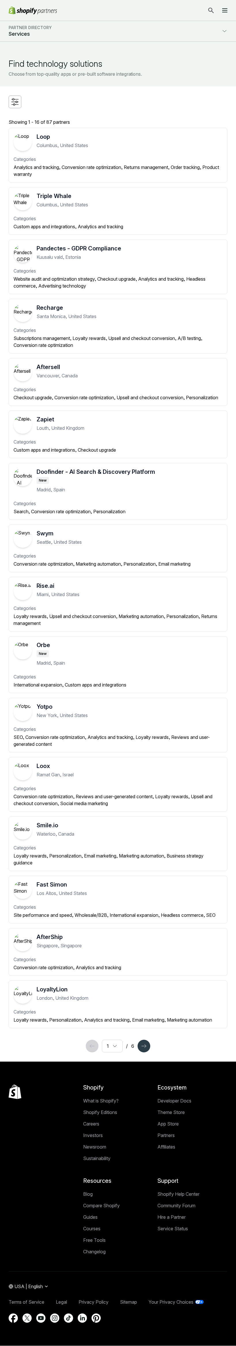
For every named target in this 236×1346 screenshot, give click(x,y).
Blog (88, 1194)
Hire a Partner (171, 1217)
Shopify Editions (100, 1112)
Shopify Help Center (178, 1194)
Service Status (172, 1228)
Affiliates (166, 1147)
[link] (92, 1046)
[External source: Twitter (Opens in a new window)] (27, 1318)
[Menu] (225, 10)
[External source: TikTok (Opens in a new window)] (68, 1318)
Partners (166, 1135)
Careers (91, 1124)
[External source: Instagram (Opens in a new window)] (54, 1318)
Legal (61, 1302)
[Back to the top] (15, 1092)
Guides (90, 1217)
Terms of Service (26, 1302)
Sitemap (128, 1302)
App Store (168, 1124)
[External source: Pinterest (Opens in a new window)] (96, 1318)
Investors (93, 1135)
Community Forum (176, 1205)
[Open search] (211, 10)
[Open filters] (15, 102)
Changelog (94, 1251)
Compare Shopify (101, 1205)
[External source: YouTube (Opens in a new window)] (40, 1318)
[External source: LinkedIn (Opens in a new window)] (82, 1318)
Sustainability (97, 1158)
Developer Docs (174, 1101)
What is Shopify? (101, 1101)
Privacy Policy (94, 1302)
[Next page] (144, 1046)
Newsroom (94, 1147)
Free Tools (94, 1240)
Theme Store (171, 1112)
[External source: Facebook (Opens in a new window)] (13, 1318)
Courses (91, 1228)
